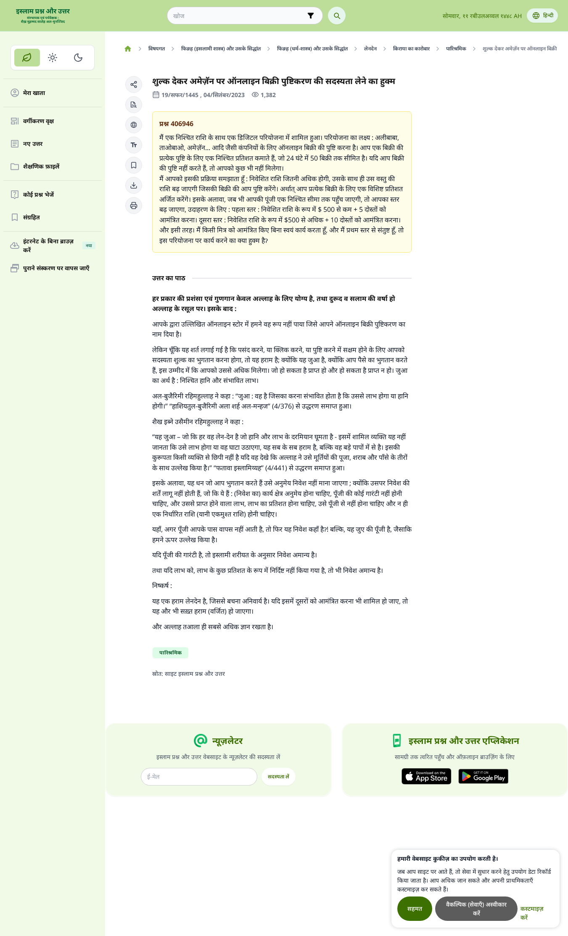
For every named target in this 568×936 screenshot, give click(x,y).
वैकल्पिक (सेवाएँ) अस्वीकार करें (476, 908)
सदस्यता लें (278, 776)
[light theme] (53, 57)
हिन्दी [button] (548, 15)
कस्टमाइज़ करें (532, 912)
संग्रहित (31, 217)
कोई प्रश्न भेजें (38, 195)
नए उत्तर (32, 144)
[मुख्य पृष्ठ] (128, 49)
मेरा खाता (34, 93)
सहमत (414, 908)
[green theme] (27, 57)
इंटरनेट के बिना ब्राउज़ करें (57, 245)
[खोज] (337, 15)
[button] (133, 84)
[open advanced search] (311, 15)
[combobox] (239, 15)
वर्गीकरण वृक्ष (38, 121)
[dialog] (475, 889)
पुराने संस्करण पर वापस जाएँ (56, 268)
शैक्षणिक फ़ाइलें (41, 167)
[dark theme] (78, 57)
